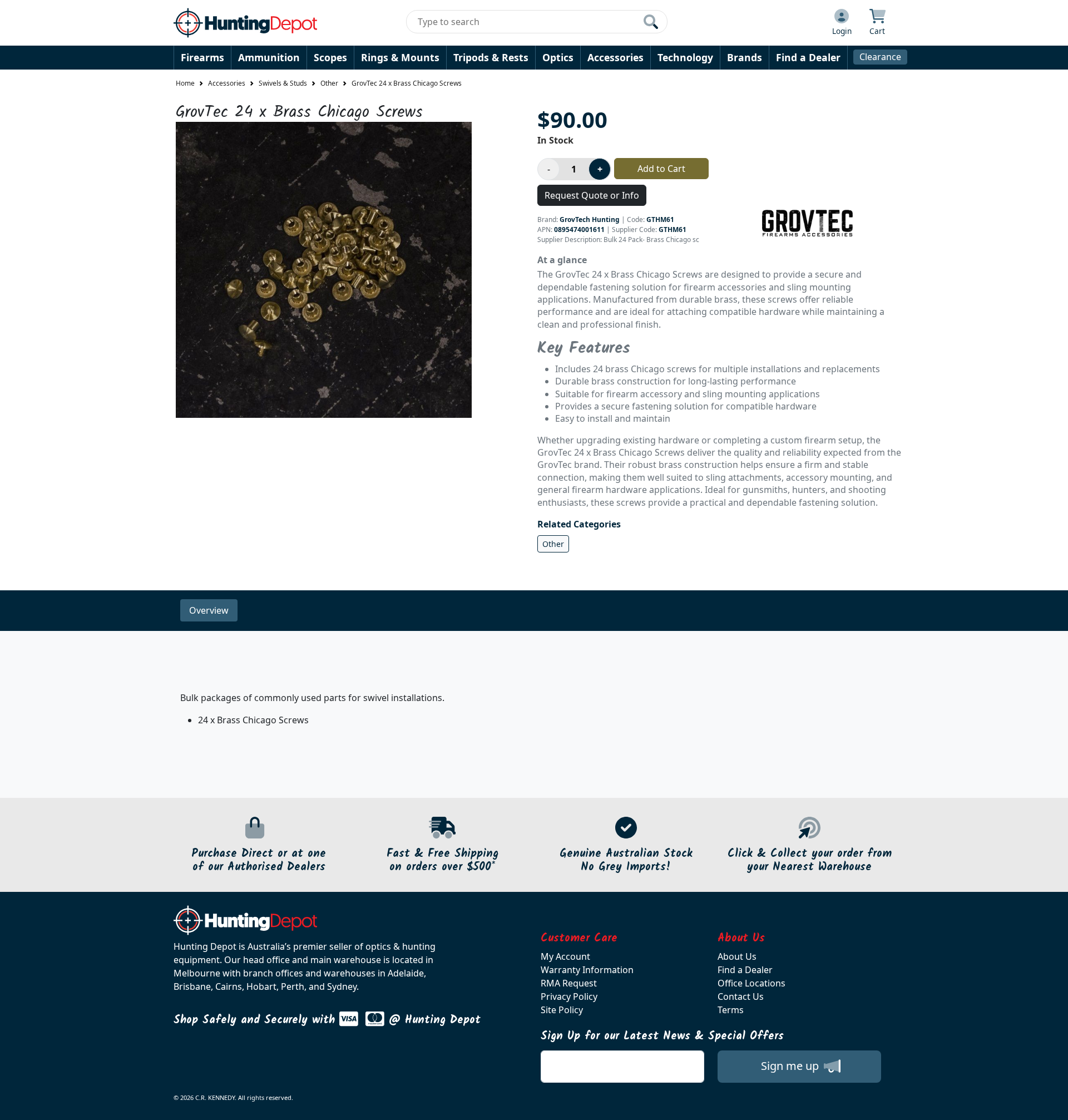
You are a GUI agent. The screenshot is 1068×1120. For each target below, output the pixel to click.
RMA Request (569, 983)
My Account (565, 956)
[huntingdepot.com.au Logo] (245, 23)
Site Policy (562, 1010)
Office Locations (751, 983)
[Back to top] (1052, 1104)
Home (185, 83)
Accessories (615, 57)
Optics (557, 57)
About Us (737, 956)
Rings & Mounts (400, 57)
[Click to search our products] (650, 21)
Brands (744, 57)
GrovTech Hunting (590, 219)
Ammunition (269, 57)
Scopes (330, 57)
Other (329, 83)
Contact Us (741, 996)
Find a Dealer (808, 57)
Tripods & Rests (490, 57)
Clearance (880, 57)
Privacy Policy (569, 996)
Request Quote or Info (592, 195)
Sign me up (791, 1065)
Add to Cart (661, 168)
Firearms (202, 57)
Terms (731, 1010)
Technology (685, 57)
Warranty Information (587, 970)
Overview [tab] (209, 610)
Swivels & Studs (283, 83)
